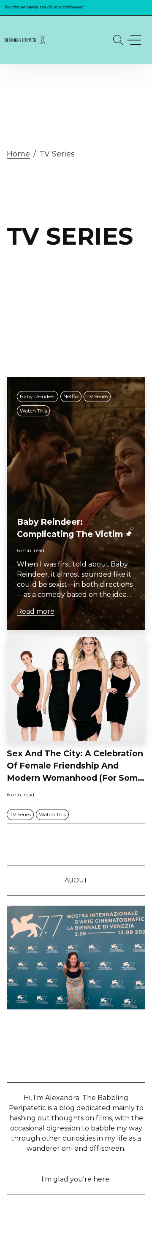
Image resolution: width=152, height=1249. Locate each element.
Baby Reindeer (37, 396)
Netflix (71, 396)
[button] (118, 40)
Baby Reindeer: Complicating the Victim (70, 528)
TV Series (97, 396)
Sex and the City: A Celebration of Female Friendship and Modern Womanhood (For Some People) (75, 766)
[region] (76, 7)
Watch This (33, 410)
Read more (35, 611)
